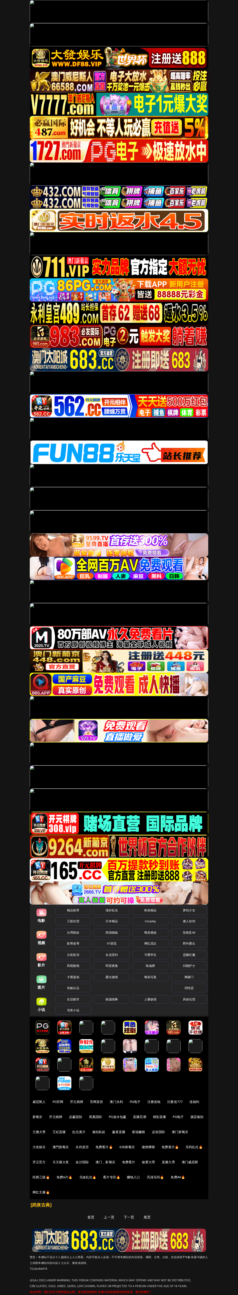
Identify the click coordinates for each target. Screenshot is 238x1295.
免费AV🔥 (178, 1177)
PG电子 (135, 1101)
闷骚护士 (189, 966)
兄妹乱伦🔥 (87, 1177)
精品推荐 (73, 910)
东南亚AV (189, 932)
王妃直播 (59, 1132)
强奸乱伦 (112, 910)
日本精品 (112, 921)
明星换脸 (112, 966)
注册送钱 (154, 1101)
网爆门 (189, 977)
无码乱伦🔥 (194, 1147)
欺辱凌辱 (73, 943)
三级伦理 (73, 921)
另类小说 (73, 1010)
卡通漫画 (73, 977)
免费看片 (128, 1162)
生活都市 (73, 999)
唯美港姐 (150, 932)
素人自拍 (189, 921)
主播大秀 (39, 1132)
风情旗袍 (73, 966)
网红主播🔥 (41, 1192)
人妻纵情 (150, 999)
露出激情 (112, 977)
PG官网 (58, 1101)
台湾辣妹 (73, 932)
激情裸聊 (148, 1147)
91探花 (111, 943)
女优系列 (112, 955)
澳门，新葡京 (105, 1162)
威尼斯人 (39, 1101)
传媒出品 (73, 988)
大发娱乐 (39, 1147)
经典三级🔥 (41, 1177)
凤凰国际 (95, 1117)
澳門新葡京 (61, 1147)
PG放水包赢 (117, 1117)
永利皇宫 (82, 1147)
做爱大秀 (148, 1162)
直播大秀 (168, 1162)
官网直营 (96, 1101)
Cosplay (150, 921)
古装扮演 (73, 955)
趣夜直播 (118, 1132)
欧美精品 (150, 910)
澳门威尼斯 (190, 1162)
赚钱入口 (133, 1177)
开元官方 (39, 1162)
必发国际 (158, 1132)
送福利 (194, 1101)
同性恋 (189, 988)
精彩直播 (159, 1117)
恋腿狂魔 (189, 955)
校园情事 (112, 999)
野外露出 (189, 943)
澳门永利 (116, 1101)
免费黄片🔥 (170, 1147)
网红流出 (150, 943)
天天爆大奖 (61, 1162)
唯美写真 (150, 977)
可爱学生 (150, 955)
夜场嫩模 (138, 1132)
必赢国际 (75, 1117)
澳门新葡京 (180, 1132)
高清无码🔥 (155, 1177)
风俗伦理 (189, 999)
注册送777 (175, 1101)
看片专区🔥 (111, 1177)
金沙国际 (82, 1162)
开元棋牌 (76, 1101)
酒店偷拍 (197, 1117)
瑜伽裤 (150, 966)
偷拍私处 (99, 1132)
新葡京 (37, 1117)
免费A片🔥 (64, 1177)
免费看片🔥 (104, 1147)
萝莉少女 (189, 910)
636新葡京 (127, 1147)
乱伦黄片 (79, 1132)
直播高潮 (139, 1117)
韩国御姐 (112, 932)
